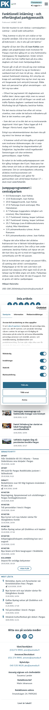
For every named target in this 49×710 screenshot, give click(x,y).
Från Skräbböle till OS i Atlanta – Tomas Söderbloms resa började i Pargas (20, 461)
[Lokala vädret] (13, 4)
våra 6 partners (14, 326)
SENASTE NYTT (8, 451)
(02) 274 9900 (15, 657)
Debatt (4, 480)
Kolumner (6, 558)
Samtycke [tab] (6, 314)
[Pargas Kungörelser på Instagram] (24, 636)
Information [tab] (18, 314)
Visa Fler (24, 568)
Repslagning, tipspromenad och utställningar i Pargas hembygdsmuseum (23, 498)
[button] (36, 5)
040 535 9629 (16, 665)
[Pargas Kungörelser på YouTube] (30, 636)
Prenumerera (36, 2)
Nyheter (5, 492)
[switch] (43, 360)
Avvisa (24, 400)
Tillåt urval (24, 392)
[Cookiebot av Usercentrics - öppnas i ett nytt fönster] (36, 308)
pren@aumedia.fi (31, 650)
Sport (4, 456)
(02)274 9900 (16, 650)
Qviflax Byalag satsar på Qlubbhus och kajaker (23, 603)
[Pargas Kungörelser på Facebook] (18, 636)
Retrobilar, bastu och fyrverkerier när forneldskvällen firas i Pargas (23, 584)
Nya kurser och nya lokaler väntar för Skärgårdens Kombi (23, 593)
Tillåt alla (24, 385)
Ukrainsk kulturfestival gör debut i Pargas (25, 618)
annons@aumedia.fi (32, 657)
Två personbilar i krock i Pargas (20, 611)
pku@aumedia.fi (31, 665)
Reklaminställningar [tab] (35, 314)
